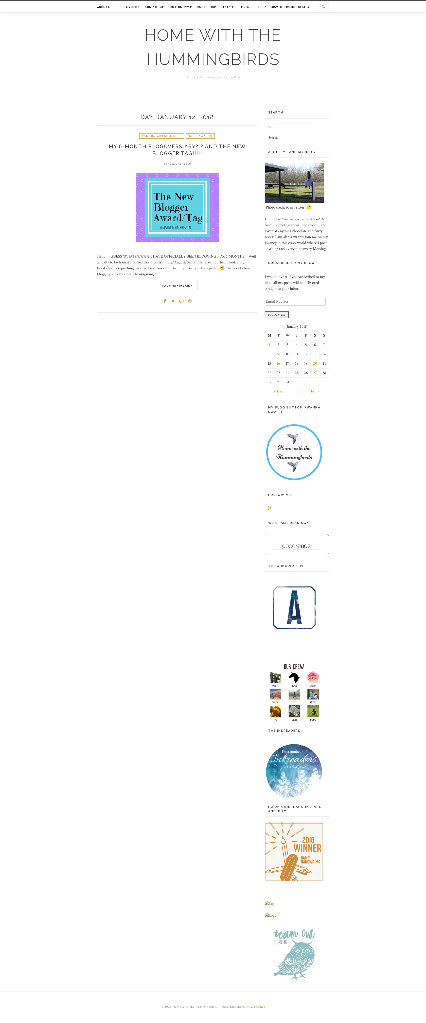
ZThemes (258, 1007)
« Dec (278, 391)
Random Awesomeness (162, 136)
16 (278, 363)
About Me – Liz (109, 7)
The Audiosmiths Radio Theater (283, 7)
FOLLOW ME (276, 315)
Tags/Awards (200, 136)
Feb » (315, 391)
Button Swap (181, 7)
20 (315, 363)
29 (269, 382)
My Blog (133, 7)
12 (306, 354)
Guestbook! (206, 7)
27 (315, 372)
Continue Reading (177, 286)
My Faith (229, 7)
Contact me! (155, 7)
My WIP (246, 7)
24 (287, 372)
